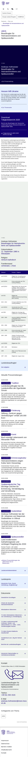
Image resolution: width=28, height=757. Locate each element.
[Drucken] (14, 42)
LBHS (3, 716)
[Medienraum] (12, 9)
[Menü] (3, 9)
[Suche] (8, 9)
